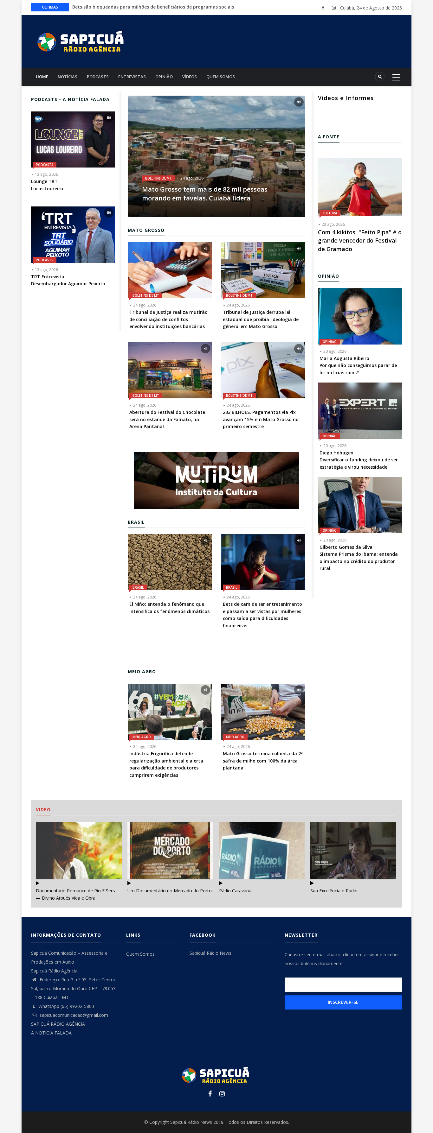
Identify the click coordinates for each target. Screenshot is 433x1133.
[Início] (81, 41)
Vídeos (189, 76)
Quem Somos (220, 76)
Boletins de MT (158, 178)
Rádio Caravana (235, 891)
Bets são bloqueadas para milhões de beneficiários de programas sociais (153, 7)
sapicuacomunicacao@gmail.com (73, 1015)
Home (42, 76)
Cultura (330, 213)
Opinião (164, 76)
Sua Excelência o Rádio (334, 891)
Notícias (67, 76)
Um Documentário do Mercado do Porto (169, 891)
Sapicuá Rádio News (210, 953)
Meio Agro (141, 737)
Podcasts (98, 76)
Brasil (138, 587)
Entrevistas (132, 76)
